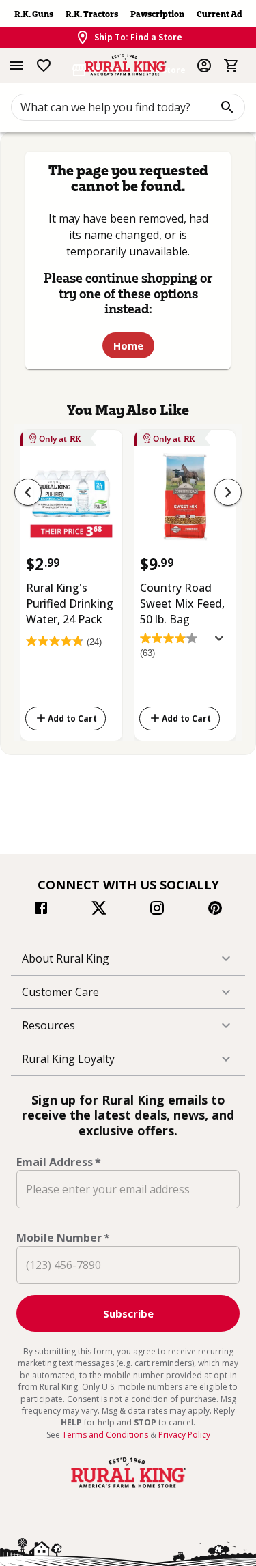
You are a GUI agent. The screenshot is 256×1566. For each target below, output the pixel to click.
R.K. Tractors (92, 14)
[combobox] (128, 107)
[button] (128, 958)
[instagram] (157, 910)
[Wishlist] (43, 65)
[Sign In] (204, 65)
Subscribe (128, 1313)
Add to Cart (72, 718)
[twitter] (99, 910)
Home (128, 345)
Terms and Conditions (106, 1434)
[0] (231, 65)
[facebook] (41, 910)
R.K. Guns (33, 14)
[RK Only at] (71, 501)
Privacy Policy (184, 1434)
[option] (71, 582)
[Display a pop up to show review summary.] (222, 642)
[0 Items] (231, 65)
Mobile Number (63, 1237)
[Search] (227, 107)
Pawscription (157, 14)
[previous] (28, 492)
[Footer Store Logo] (128, 1488)
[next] (228, 492)
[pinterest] (215, 910)
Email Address (58, 1161)
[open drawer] (16, 65)
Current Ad (219, 14)
